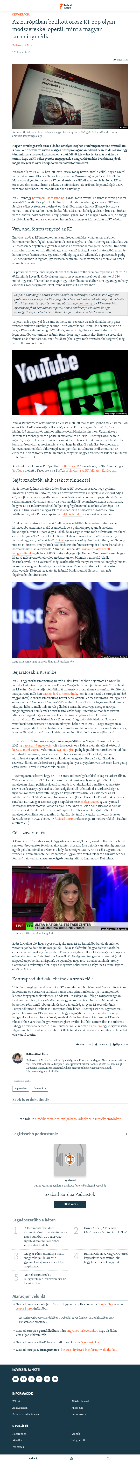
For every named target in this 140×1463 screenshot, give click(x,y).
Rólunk (16, 1401)
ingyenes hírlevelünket (82, 1331)
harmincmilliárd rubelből (48, 198)
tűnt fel (60, 540)
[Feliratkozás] (55, 1379)
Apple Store (24, 1308)
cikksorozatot (90, 802)
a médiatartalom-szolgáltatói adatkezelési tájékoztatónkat (78, 1119)
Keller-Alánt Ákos (22, 45)
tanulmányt (86, 303)
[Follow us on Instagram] (31, 1379)
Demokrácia (21, 14)
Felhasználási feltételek (25, 1414)
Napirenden (19, 1434)
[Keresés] (108, 1458)
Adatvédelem (19, 1408)
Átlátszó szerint (65, 819)
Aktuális (17, 1440)
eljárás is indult (72, 514)
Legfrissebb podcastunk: (35, 1134)
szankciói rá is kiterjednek (60, 694)
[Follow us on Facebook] (23, 1379)
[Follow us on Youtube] (15, 1379)
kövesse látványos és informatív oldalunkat (89, 1350)
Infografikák (79, 1440)
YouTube (18, 470)
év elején (95, 1026)
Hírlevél (33, 1458)
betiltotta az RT (71, 466)
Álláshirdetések (81, 1401)
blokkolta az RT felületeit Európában (92, 470)
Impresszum (79, 1414)
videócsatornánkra (87, 1342)
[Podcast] (47, 1379)
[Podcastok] (71, 1458)
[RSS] (39, 1379)
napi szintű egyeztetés (37, 745)
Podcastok (18, 1447)
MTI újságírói (65, 750)
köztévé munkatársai (26, 750)
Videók (76, 1434)
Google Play (105, 1304)
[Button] (120, 60)
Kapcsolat (77, 1408)
